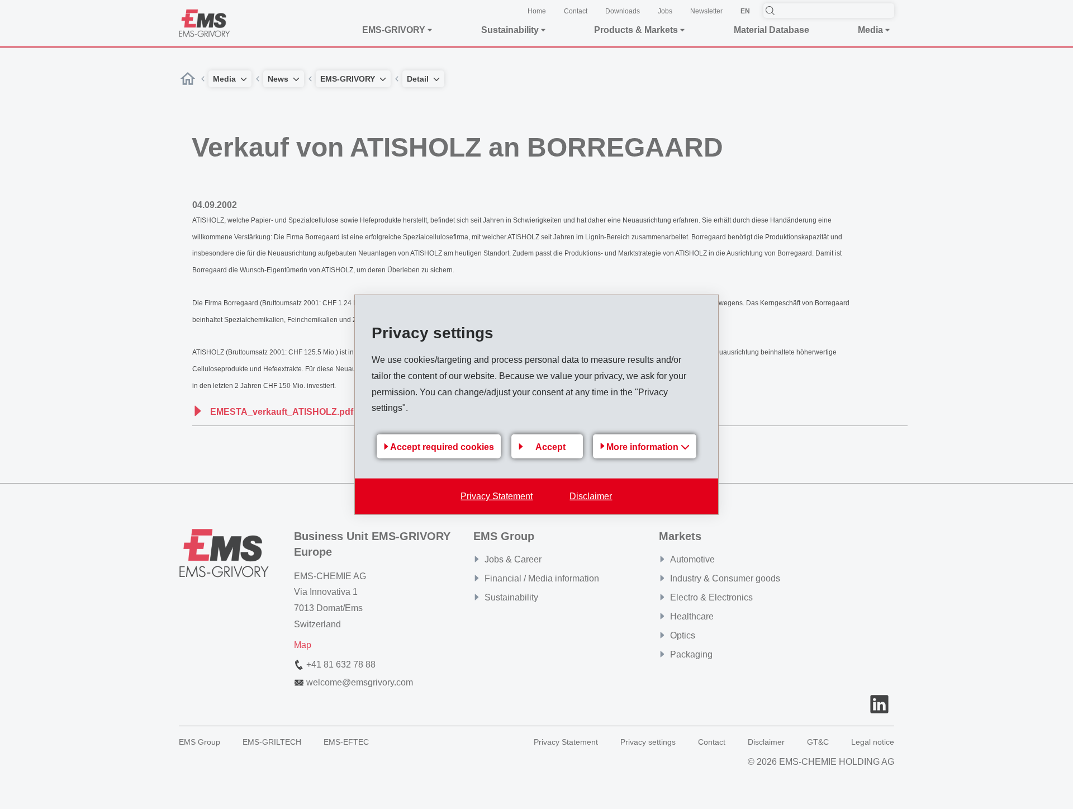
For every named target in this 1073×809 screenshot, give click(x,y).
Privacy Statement (496, 496)
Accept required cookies (442, 446)
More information (643, 447)
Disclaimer (590, 496)
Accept (550, 446)
